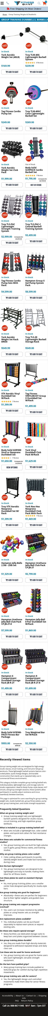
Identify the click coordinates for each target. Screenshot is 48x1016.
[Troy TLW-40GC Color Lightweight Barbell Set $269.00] (36, 92)
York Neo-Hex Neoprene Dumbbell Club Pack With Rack (33, 510)
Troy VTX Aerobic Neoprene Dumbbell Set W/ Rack (10, 510)
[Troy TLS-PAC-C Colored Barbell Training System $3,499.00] (36, 205)
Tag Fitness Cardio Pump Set (11, 112)
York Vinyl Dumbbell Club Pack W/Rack (33, 452)
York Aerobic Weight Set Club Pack (9, 170)
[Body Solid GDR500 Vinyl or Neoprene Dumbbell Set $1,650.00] (12, 431)
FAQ (17, 1000)
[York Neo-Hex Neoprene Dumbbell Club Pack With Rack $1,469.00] (36, 487)
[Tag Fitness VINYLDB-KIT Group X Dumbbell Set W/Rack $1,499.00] (36, 374)
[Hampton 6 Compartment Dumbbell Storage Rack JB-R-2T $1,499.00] (12, 657)
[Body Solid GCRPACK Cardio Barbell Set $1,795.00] (36, 149)
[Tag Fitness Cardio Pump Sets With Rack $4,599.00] (12, 261)
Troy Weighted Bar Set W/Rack (35, 733)
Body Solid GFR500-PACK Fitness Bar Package (11, 734)
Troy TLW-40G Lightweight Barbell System (35, 57)
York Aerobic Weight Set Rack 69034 (9, 339)
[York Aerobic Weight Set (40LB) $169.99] (12, 36)
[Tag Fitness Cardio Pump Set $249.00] (12, 92)
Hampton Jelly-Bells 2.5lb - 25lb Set (11, 564)
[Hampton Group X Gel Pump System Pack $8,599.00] (36, 261)
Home (5, 14)
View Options (11, 467)
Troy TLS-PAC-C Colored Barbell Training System (34, 226)
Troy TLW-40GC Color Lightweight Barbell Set (34, 113)
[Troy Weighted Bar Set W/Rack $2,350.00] (36, 713)
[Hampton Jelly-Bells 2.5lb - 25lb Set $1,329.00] (12, 544)
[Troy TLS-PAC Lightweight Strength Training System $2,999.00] (12, 205)
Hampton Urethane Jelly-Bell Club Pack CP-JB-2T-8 (11, 621)
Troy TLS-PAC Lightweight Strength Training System (10, 227)
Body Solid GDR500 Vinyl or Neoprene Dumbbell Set (11, 452)
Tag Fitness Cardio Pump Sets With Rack (11, 283)
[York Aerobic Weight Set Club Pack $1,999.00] (12, 149)
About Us (20, 995)
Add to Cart (13, 72)
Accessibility (7, 995)
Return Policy (27, 1000)
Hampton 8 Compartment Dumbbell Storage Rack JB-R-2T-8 (34, 679)
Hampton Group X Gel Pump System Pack (35, 283)
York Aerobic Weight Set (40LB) (10, 56)
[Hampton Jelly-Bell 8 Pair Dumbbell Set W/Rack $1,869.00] (36, 600)
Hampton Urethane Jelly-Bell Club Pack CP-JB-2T (35, 565)
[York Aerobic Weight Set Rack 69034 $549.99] (12, 318)
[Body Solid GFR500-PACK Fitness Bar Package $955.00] (12, 713)
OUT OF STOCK (36, 185)
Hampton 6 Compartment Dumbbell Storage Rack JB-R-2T (10, 679)
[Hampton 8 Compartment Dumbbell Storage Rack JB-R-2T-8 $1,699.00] (36, 657)
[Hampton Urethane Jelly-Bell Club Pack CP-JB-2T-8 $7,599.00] (12, 600)
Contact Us (31, 995)
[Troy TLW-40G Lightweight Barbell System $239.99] (36, 36)
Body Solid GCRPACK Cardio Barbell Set (34, 170)
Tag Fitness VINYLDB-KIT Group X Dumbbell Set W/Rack (35, 397)
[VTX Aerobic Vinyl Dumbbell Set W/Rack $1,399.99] (12, 374)
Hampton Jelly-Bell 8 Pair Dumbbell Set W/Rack (35, 621)
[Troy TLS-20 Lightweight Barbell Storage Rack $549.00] (36, 318)
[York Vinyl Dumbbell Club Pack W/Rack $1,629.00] (36, 431)
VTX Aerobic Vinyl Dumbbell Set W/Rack (10, 396)
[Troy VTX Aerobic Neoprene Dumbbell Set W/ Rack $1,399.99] (12, 487)
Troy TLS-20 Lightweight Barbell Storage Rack (35, 339)
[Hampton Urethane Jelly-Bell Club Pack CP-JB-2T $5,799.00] (36, 544)
